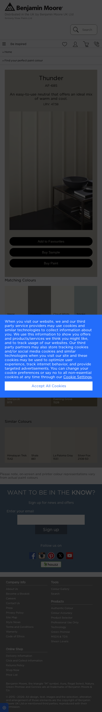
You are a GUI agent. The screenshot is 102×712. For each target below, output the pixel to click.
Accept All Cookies (49, 386)
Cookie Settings (77, 377)
